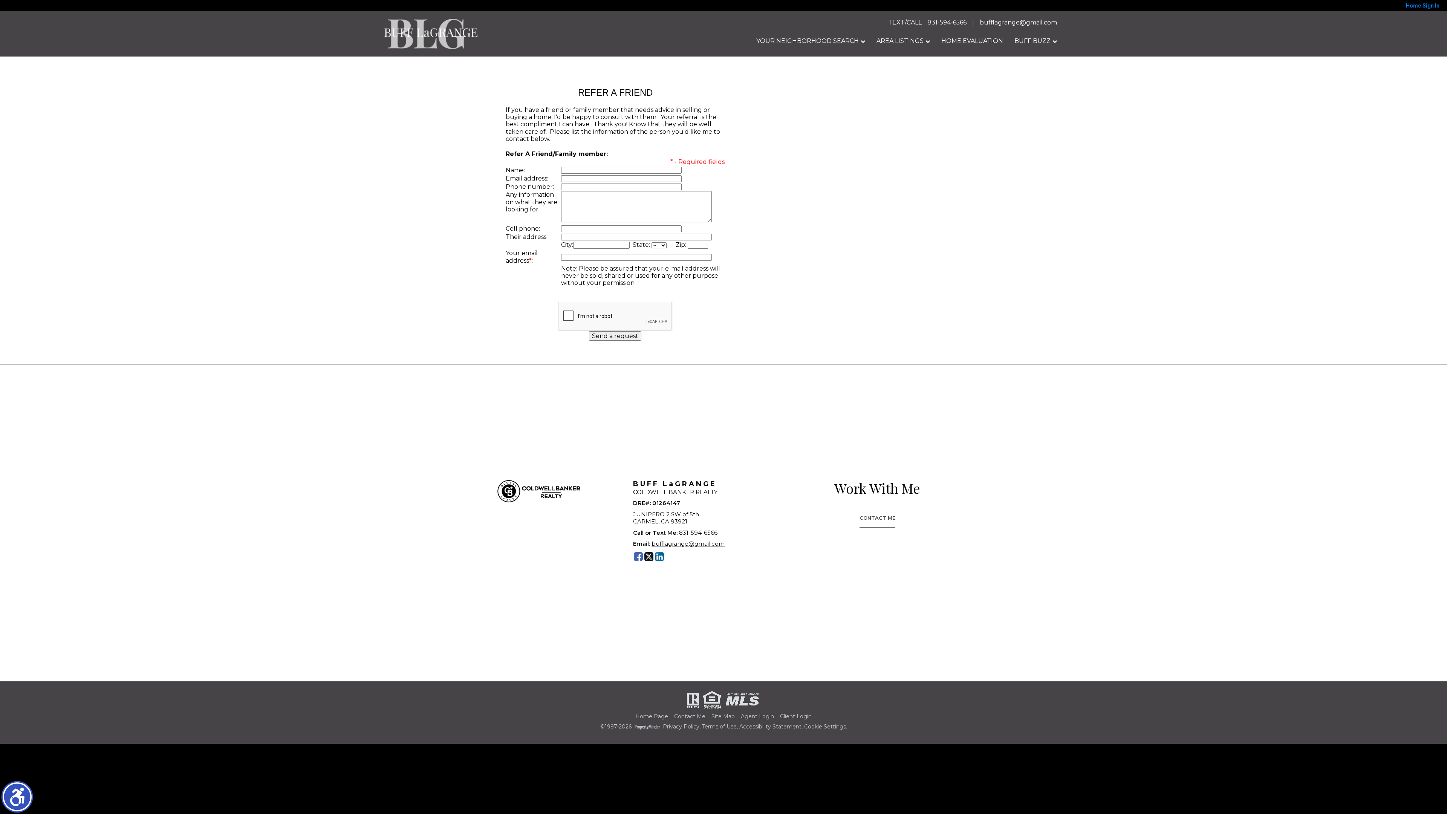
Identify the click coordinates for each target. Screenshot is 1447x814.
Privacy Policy (681, 727)
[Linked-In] (659, 556)
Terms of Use (719, 727)
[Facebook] (638, 556)
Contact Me (877, 518)
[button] (17, 796)
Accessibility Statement (770, 727)
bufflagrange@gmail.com (1018, 22)
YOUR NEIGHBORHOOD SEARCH (807, 40)
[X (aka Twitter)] (648, 556)
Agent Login (757, 716)
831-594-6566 (947, 22)
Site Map (723, 716)
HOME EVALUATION (972, 40)
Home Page (651, 716)
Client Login (796, 716)
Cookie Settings (825, 727)
